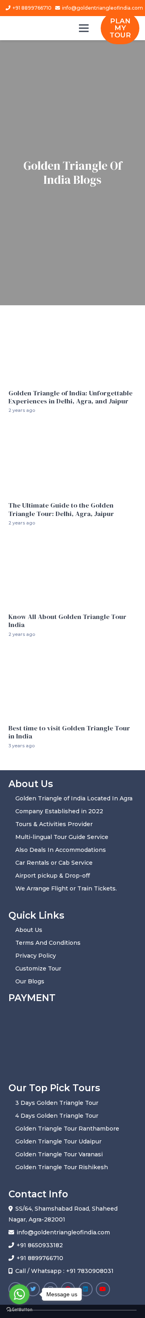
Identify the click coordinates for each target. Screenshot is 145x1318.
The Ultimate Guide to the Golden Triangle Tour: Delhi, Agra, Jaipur (61, 509)
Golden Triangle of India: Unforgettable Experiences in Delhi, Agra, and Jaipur (70, 397)
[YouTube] (103, 1289)
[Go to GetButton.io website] (19, 1309)
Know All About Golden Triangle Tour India (67, 620)
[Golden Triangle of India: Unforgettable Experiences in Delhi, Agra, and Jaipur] (72, 319)
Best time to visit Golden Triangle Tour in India (69, 732)
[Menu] (83, 28)
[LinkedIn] (86, 1289)
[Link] (44, 27)
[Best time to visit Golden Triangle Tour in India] (72, 655)
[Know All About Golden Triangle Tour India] (72, 544)
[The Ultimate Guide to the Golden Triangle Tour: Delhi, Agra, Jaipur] (72, 431)
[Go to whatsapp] (19, 1294)
